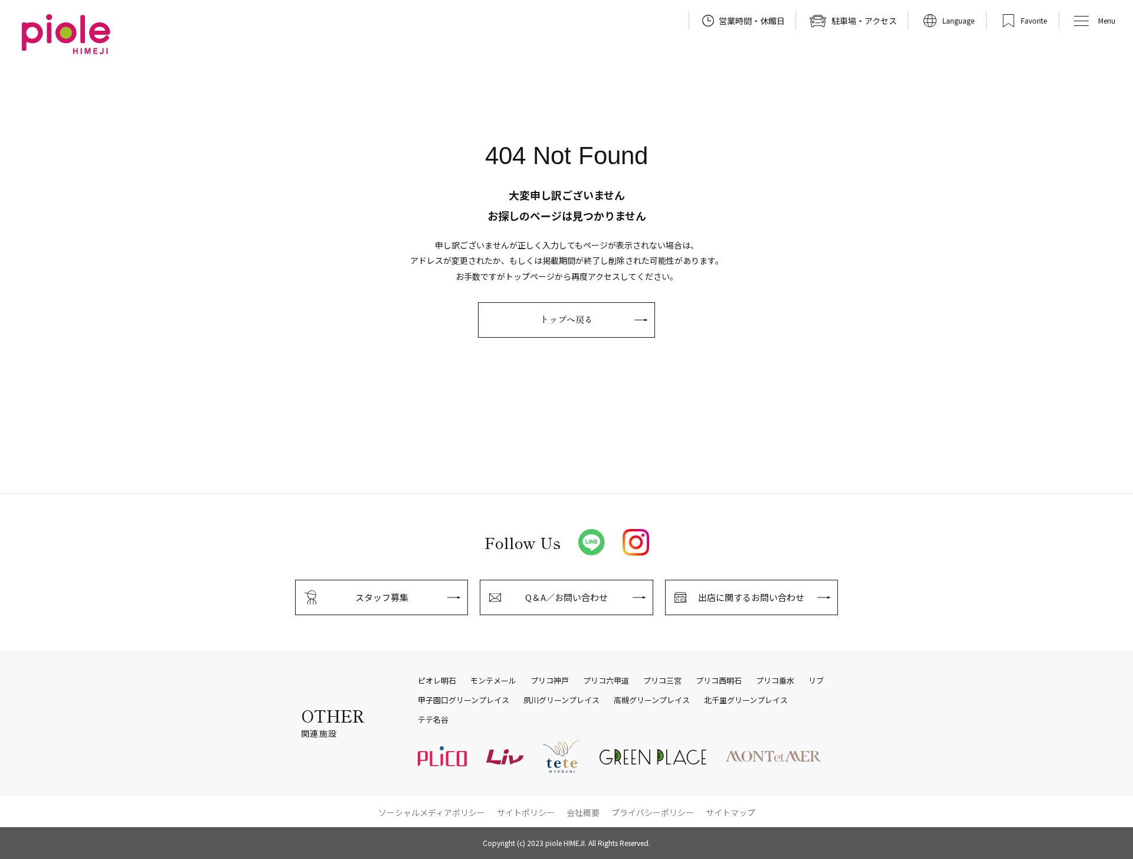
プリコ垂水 (775, 680)
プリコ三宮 (662, 680)
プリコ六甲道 (606, 680)
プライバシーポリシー (652, 812)
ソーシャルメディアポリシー (431, 812)
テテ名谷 (433, 719)
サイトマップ (730, 812)
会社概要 (583, 812)
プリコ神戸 (550, 680)
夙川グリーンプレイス (561, 700)
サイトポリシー (526, 812)
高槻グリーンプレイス (652, 700)
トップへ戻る (566, 319)
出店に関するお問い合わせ (751, 597)
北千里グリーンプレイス (746, 700)
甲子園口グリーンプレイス (463, 700)
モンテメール (493, 680)
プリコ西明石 (719, 680)
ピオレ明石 (437, 680)
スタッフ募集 (381, 597)
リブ (816, 680)
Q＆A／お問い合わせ (566, 597)
